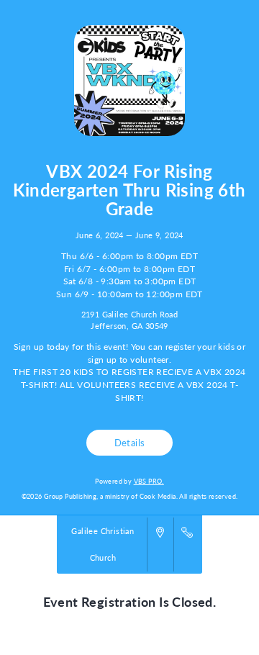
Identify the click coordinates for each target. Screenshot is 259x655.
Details (129, 442)
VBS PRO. (149, 481)
